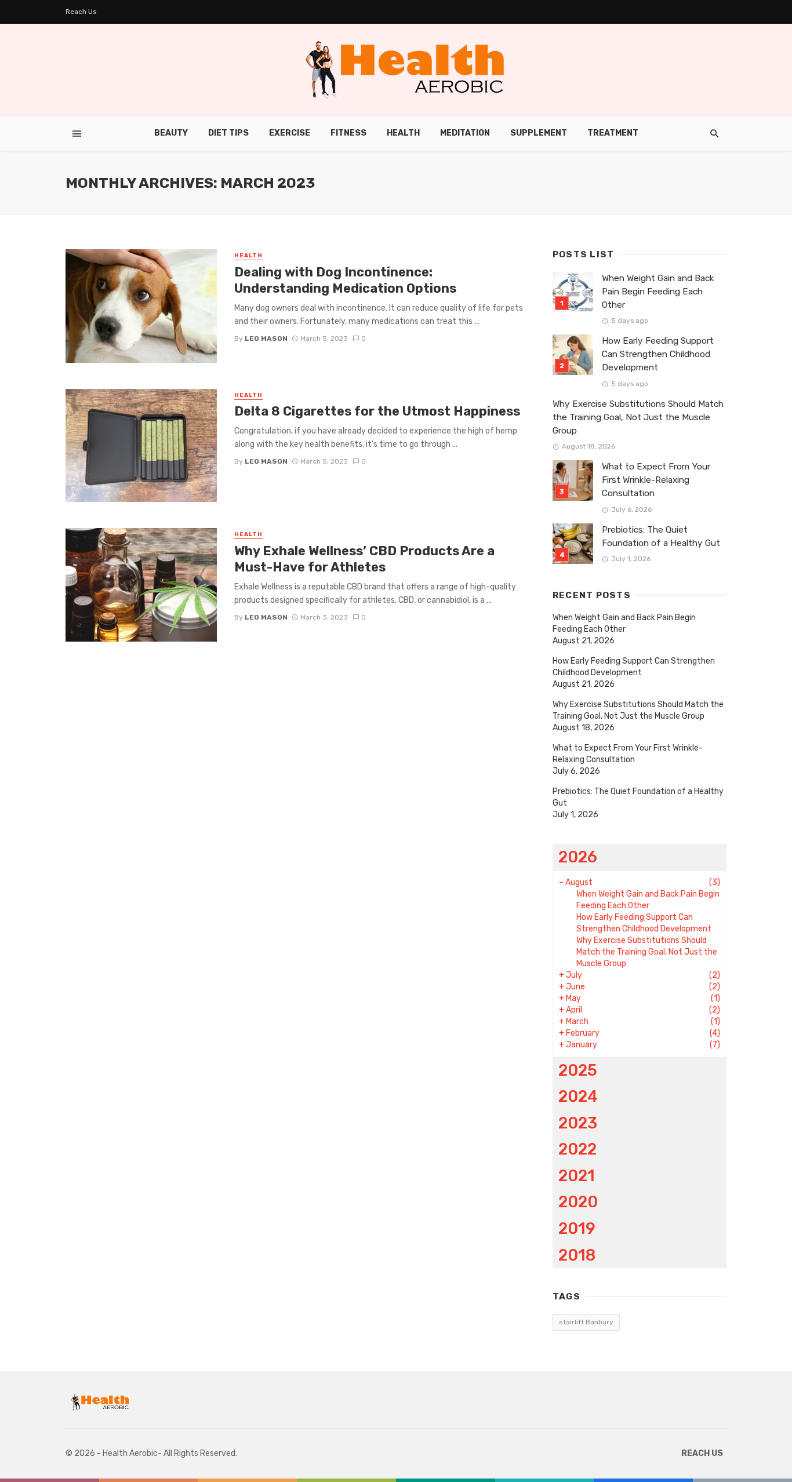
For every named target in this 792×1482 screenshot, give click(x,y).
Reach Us (81, 12)
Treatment (612, 133)
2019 (576, 1228)
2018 (576, 1255)
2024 (578, 1096)
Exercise (289, 133)
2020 (578, 1201)
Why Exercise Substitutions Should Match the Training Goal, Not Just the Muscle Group (638, 417)
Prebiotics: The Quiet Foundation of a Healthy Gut (661, 536)
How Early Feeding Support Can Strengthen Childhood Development (658, 354)
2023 (577, 1123)
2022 (577, 1149)
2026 (577, 856)
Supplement (538, 133)
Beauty (171, 133)
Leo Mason (266, 338)
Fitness (348, 133)
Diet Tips (228, 133)
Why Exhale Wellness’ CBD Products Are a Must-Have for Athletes (364, 559)
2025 (577, 1070)
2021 (576, 1175)
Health (403, 133)
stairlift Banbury (586, 1322)
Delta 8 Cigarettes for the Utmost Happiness (377, 411)
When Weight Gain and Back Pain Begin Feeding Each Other (658, 291)
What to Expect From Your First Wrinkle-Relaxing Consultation (656, 479)
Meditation (465, 133)
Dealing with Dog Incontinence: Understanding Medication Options (345, 280)
